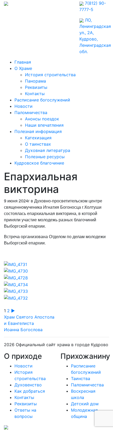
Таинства (80, 378)
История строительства (50, 74)
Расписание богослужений (42, 100)
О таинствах (38, 144)
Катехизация (38, 137)
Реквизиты (36, 87)
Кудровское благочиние (39, 163)
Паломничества (30, 112)
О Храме (23, 68)
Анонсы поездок (42, 118)
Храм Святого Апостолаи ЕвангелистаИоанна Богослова (29, 323)
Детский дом (85, 403)
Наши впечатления (44, 125)
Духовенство (28, 384)
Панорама (35, 81)
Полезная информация (38, 131)
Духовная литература (47, 150)
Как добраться (29, 391)
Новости (23, 106)
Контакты (35, 93)
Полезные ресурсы (45, 156)
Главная (22, 62)
